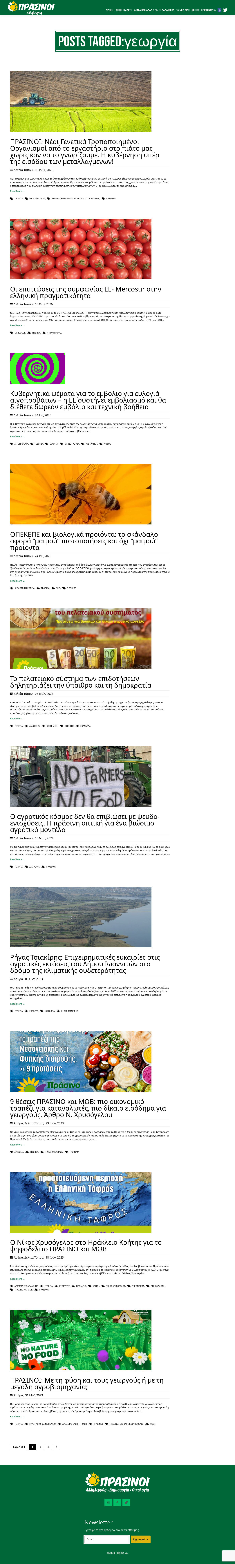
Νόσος (107, 443)
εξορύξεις (64, 1286)
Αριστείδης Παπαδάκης (26, 1286)
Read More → (17, 191)
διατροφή (34, 866)
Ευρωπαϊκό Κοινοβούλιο (42, 1423)
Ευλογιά (54, 443)
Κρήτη (96, 1286)
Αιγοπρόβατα (21, 443)
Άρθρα (18, 979)
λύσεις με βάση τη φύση (74, 1423)
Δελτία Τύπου (23, 170)
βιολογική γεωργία (25, 588)
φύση (153, 1423)
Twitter (126, 1502)
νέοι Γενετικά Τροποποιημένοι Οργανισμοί (76, 198)
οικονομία (138, 1286)
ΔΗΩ (58, 588)
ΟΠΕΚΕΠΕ (71, 588)
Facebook (117, 1502)
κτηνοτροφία (54, 332)
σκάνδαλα (85, 726)
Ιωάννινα (50, 1011)
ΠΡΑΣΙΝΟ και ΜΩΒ (54, 1151)
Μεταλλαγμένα (37, 198)
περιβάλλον (157, 1286)
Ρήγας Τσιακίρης (69, 1011)
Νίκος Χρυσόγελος (115, 1286)
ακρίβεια (19, 1151)
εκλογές (33, 1011)
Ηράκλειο (81, 1286)
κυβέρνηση (91, 443)
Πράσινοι (111, 198)
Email (108, 1502)
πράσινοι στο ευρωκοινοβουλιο (127, 1423)
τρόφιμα (74, 1151)
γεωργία (19, 198)
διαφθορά (34, 726)
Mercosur (20, 332)
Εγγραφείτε (140, 1539)
